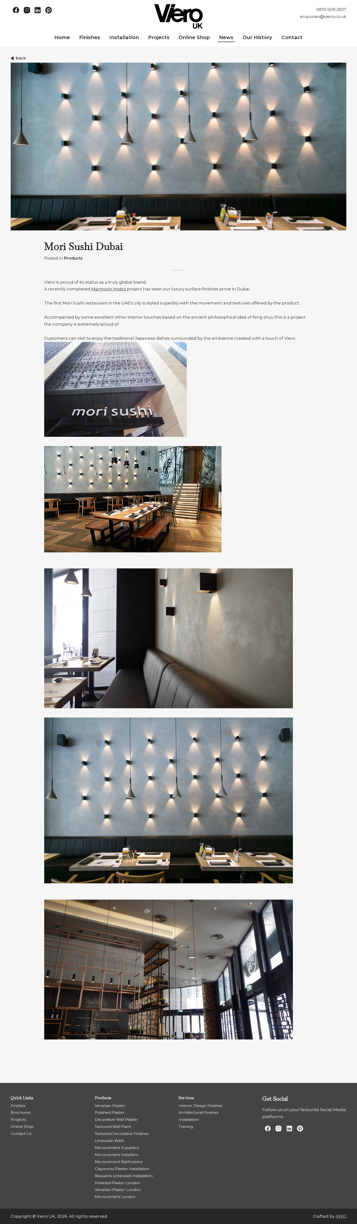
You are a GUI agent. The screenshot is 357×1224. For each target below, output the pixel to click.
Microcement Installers (116, 1154)
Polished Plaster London (117, 1183)
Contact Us (21, 1133)
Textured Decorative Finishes (121, 1133)
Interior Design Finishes (200, 1105)
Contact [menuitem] (292, 37)
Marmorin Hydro (108, 289)
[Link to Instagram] (26, 10)
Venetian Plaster (110, 1105)
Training (185, 1126)
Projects (18, 1119)
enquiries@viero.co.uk (323, 16)
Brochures (21, 1112)
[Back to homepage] (178, 16)
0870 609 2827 (331, 9)
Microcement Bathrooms (118, 1161)
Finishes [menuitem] (89, 37)
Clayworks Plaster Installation (122, 1168)
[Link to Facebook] (16, 10)
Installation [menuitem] (124, 37)
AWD (341, 1216)
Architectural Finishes (198, 1112)
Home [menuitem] (62, 37)
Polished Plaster (110, 1112)
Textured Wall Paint (113, 1126)
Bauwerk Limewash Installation (124, 1175)
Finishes (18, 1105)
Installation (188, 1119)
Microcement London (115, 1196)
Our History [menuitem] (257, 37)
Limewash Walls (109, 1140)
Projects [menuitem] (159, 37)
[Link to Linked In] (37, 10)
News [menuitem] (226, 37)
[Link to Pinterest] (48, 10)
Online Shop (22, 1126)
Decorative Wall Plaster (116, 1119)
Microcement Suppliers (117, 1147)
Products (73, 258)
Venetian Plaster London (118, 1189)
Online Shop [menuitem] (194, 37)
